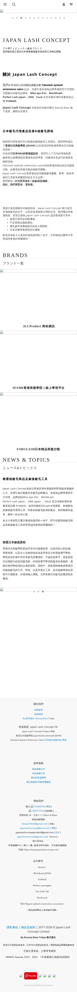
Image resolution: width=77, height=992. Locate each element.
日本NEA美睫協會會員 (37, 944)
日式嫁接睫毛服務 (46, 173)
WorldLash (55, 93)
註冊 (25, 520)
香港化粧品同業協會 (60, 944)
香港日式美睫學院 (15, 145)
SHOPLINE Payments (44, 985)
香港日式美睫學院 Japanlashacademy (34, 735)
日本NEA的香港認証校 (25, 153)
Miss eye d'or (38, 93)
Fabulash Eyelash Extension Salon (27, 739)
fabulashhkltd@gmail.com (34, 823)
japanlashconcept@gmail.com (35, 828)
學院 (48, 806)
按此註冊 (60, 235)
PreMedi (11, 101)
